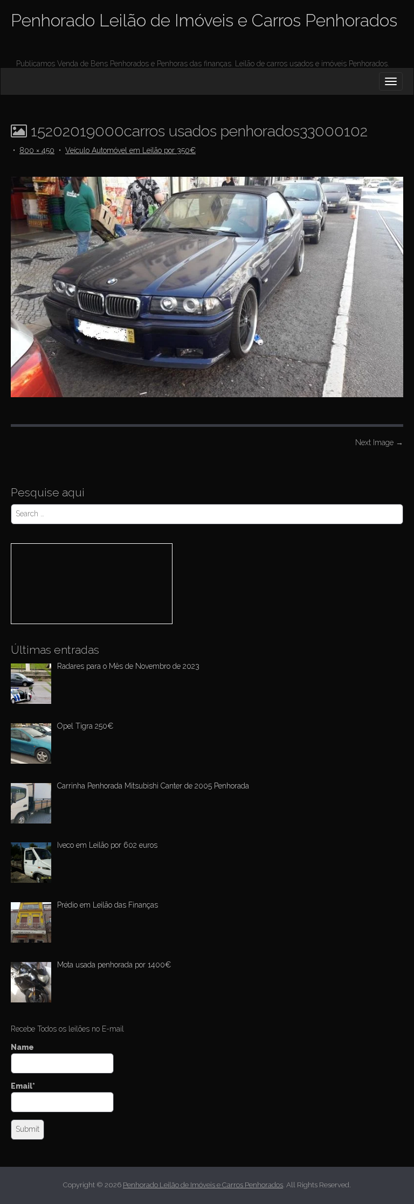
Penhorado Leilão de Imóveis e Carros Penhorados (204, 20)
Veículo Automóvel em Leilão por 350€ (130, 150)
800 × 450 (36, 150)
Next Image (379, 442)
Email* (23, 1086)
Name (22, 1047)
